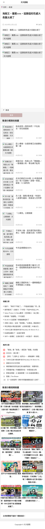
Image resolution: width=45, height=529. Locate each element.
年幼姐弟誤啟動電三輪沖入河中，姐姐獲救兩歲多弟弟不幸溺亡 (29, 267)
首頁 (4, 7)
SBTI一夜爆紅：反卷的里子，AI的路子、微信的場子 (23, 336)
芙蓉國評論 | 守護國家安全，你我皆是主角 (21, 370)
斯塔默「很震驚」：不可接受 (14, 316)
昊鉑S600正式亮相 (13, 363)
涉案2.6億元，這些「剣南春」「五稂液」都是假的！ (23, 323)
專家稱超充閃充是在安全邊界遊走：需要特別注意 (24, 366)
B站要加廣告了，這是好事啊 (14, 333)
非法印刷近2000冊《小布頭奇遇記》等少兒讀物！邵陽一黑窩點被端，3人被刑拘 (29, 180)
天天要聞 (24, 2)
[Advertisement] (22, 82)
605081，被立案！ (13, 353)
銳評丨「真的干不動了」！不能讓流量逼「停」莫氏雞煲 (24, 306)
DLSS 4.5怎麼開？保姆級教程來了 (16, 320)
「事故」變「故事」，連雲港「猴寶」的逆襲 (22, 350)
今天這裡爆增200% (24, 248)
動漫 (10, 7)
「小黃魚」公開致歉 (24, 213)
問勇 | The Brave (12, 376)
